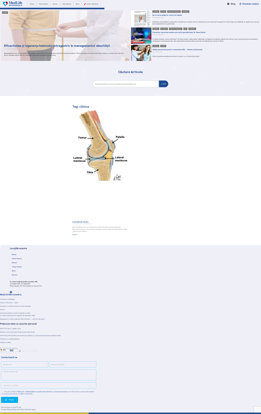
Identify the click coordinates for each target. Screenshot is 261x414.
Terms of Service (25, 409)
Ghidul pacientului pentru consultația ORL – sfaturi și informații (177, 49)
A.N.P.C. (2, 309)
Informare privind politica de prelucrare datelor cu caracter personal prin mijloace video (30, 335)
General (155, 11)
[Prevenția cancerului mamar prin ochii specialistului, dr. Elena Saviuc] (141, 36)
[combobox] (125, 83)
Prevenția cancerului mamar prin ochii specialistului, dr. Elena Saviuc (179, 32)
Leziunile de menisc (80, 222)
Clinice (5, 12)
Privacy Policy (11, 409)
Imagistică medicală (174, 11)
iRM (185, 29)
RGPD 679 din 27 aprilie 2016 (10, 328)
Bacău (14, 254)
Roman (14, 262)
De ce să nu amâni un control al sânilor (167, 15)
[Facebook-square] (11, 292)
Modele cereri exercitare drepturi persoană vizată (17, 332)
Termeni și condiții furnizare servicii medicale (15, 306)
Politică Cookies (5, 342)
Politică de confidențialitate (9, 339)
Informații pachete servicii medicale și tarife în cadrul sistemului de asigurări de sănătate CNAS (17, 314)
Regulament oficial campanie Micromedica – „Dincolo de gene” (22, 319)
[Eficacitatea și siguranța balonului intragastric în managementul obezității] (65, 35)
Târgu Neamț (17, 267)
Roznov (14, 275)
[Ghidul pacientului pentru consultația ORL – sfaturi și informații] (141, 53)
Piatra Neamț (17, 258)
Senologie (185, 11)
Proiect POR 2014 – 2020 (9, 303)
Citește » (75, 234)
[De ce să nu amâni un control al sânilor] (141, 18)
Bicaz (14, 271)
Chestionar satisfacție (7, 299)
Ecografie (164, 29)
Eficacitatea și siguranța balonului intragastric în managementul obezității (57, 45)
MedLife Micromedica (10, 294)
